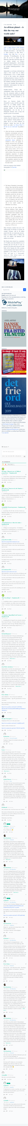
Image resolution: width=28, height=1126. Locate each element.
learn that (14, 167)
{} (18, 456)
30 (15, 24)
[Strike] (8, 456)
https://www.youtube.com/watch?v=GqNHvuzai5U (13, 723)
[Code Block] (15, 456)
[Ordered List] (10, 456)
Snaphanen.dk (14, 9)
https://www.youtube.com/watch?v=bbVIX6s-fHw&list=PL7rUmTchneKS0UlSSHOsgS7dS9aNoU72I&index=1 (14, 708)
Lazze (11, 781)
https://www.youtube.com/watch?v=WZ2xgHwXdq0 (14, 915)
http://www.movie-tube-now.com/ (9, 571)
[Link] (17, 456)
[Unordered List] (11, 456)
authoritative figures (10, 140)
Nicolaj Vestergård (13, 738)
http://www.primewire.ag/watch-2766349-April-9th (13, 728)
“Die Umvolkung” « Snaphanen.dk (10, 598)
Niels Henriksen (13, 869)
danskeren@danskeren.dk (12, 429)
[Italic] (5, 456)
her (15, 54)
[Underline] (6, 456)
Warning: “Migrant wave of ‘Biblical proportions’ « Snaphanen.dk (11, 472)
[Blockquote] (13, 456)
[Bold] (3, 456)
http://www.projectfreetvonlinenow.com (10, 541)
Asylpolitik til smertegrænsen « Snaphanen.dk (13, 507)
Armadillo (12, 1087)
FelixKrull (12, 828)
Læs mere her (5, 432)
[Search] (24, 289)
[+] (20, 456)
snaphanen (6, 826)
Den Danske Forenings (8, 424)
